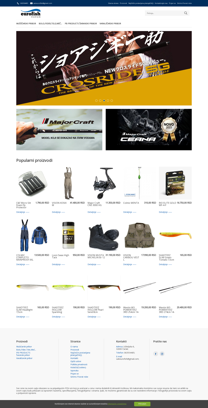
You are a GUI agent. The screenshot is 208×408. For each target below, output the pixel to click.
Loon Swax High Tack (60, 256)
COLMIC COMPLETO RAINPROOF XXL (24, 257)
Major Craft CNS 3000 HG (95, 204)
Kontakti (74, 358)
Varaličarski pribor (110, 23)
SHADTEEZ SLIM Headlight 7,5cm (24, 309)
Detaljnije (20, 212)
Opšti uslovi (75, 361)
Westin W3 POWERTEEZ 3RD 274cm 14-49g (167, 309)
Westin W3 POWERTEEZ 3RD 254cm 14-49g (131, 309)
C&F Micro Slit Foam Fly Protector (23, 205)
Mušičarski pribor (26, 23)
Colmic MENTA (131, 203)
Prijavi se (172, 3)
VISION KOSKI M (59, 204)
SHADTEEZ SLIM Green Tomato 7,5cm (166, 257)
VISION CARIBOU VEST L (131, 257)
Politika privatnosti (78, 364)
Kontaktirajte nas (161, 3)
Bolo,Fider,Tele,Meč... (50, 23)
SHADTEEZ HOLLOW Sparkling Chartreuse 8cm (60, 309)
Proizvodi (123, 3)
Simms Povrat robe (184, 3)
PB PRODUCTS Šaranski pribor (81, 23)
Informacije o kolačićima (117, 404)
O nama (74, 346)
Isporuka (74, 370)
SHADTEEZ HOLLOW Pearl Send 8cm (95, 309)
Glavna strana (113, 3)
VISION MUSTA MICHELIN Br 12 (96, 256)
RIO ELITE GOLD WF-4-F (167, 204)
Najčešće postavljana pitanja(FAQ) (140, 3)
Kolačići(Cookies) (78, 367)
